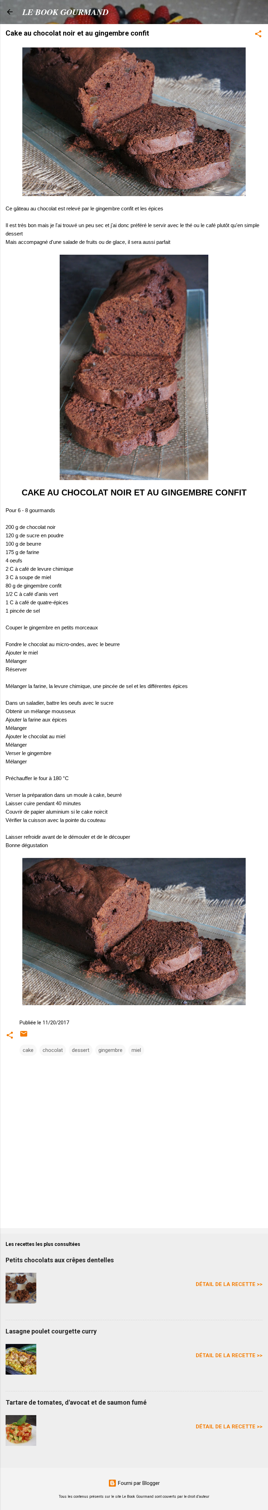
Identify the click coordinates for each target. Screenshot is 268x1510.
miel (136, 1050)
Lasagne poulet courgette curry (51, 1331)
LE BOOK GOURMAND (65, 12)
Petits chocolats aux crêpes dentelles (60, 1260)
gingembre (110, 1050)
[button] (258, 35)
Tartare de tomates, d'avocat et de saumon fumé (76, 1402)
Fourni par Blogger (138, 1483)
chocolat (53, 1050)
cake (28, 1050)
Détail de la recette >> (229, 1284)
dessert (80, 1050)
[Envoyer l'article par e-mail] (24, 1036)
